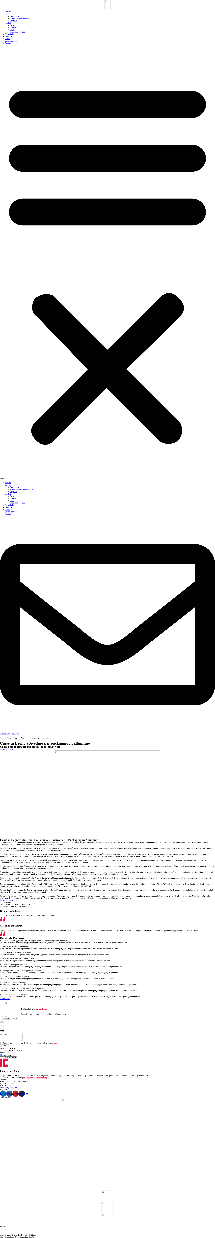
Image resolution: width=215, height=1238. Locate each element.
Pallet (12, 30)
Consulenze (14, 16)
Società (8, 12)
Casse (12, 25)
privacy (54, 1043)
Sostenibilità (10, 34)
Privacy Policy (17, 1055)
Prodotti (8, 23)
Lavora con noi (11, 41)
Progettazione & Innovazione (21, 18)
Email (2, 1052)
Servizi (7, 14)
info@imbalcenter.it (12, 1087)
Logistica (13, 21)
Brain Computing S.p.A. (24, 1237)
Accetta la (13, 1055)
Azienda (6, 1019)
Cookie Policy (41, 1077)
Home (2, 738)
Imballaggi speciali (17, 32)
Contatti (8, 43)
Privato (15, 1019)
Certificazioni (10, 36)
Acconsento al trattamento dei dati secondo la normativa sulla (30, 1043)
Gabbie (13, 27)
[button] (107, 263)
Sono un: (3, 1016)
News (7, 39)
